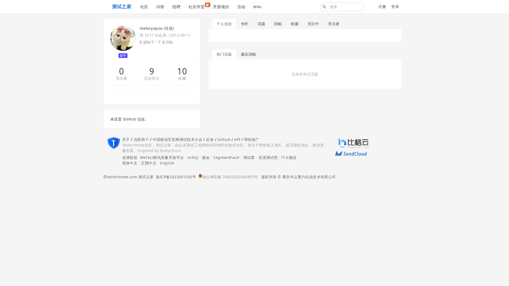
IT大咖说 (288, 157)
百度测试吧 (268, 157)
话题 (261, 23)
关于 (126, 139)
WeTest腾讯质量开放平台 (162, 157)
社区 (144, 6)
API (237, 139)
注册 (382, 6)
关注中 (313, 23)
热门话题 (224, 54)
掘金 (206, 157)
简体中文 (130, 163)
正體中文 (148, 163)
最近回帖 (248, 54)
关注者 (121, 78)
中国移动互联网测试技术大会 (177, 139)
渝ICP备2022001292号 (174, 176)
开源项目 (221, 6)
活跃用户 (141, 139)
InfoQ (193, 157)
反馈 (210, 139)
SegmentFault (226, 157)
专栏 (245, 23)
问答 (160, 6)
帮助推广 (252, 139)
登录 (395, 6)
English (167, 163)
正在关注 (152, 78)
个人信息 (224, 23)
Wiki (257, 6)
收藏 (182, 78)
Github (223, 139)
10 (182, 71)
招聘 (176, 6)
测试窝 (249, 157)
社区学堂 (198, 6)
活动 (241, 6)
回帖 (278, 23)
